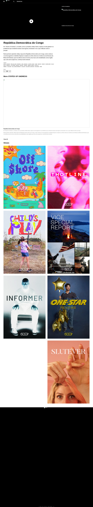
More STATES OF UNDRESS (15, 76)
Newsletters (19, 1)
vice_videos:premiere (16, 66)
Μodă (41, 66)
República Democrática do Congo (68, 25)
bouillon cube (14, 63)
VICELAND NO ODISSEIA (29, 66)
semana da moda (31, 65)
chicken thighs (31, 63)
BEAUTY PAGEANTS (6, 63)
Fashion (43, 63)
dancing (39, 63)
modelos (17, 65)
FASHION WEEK (48, 63)
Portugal (21, 65)
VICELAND (23, 66)
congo (36, 63)
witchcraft (37, 66)
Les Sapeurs (13, 65)
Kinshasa (8, 65)
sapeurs (25, 65)
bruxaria (19, 63)
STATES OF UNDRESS (66, 6)
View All (5, 139)
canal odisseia (24, 63)
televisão (9, 66)
